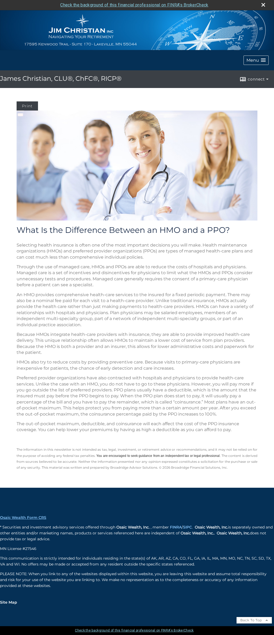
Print (27, 106)
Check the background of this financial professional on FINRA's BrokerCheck (134, 5)
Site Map (8, 602)
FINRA (176, 527)
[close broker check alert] (263, 5)
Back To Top (251, 620)
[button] (256, 60)
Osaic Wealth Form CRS (23, 517)
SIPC (187, 527)
